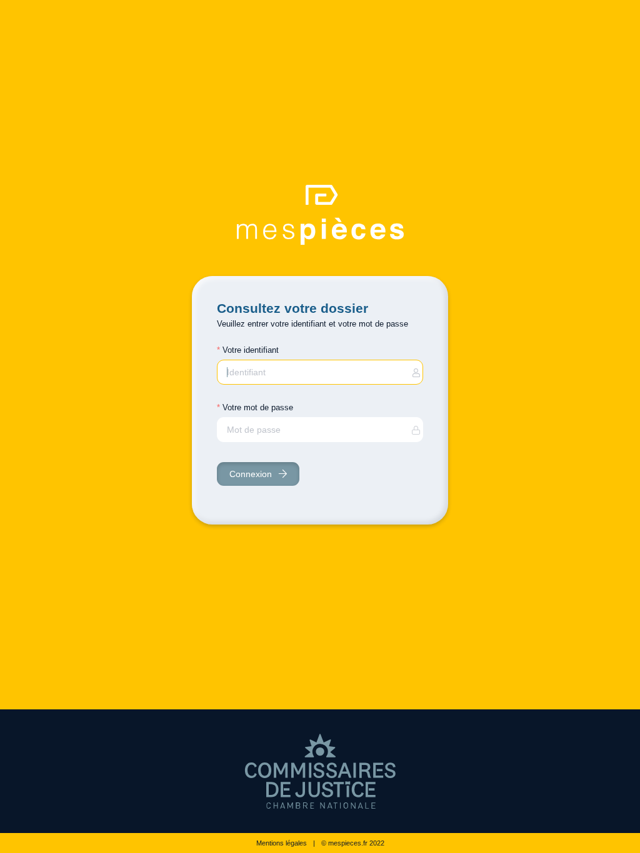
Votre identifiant (250, 350)
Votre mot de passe (257, 407)
